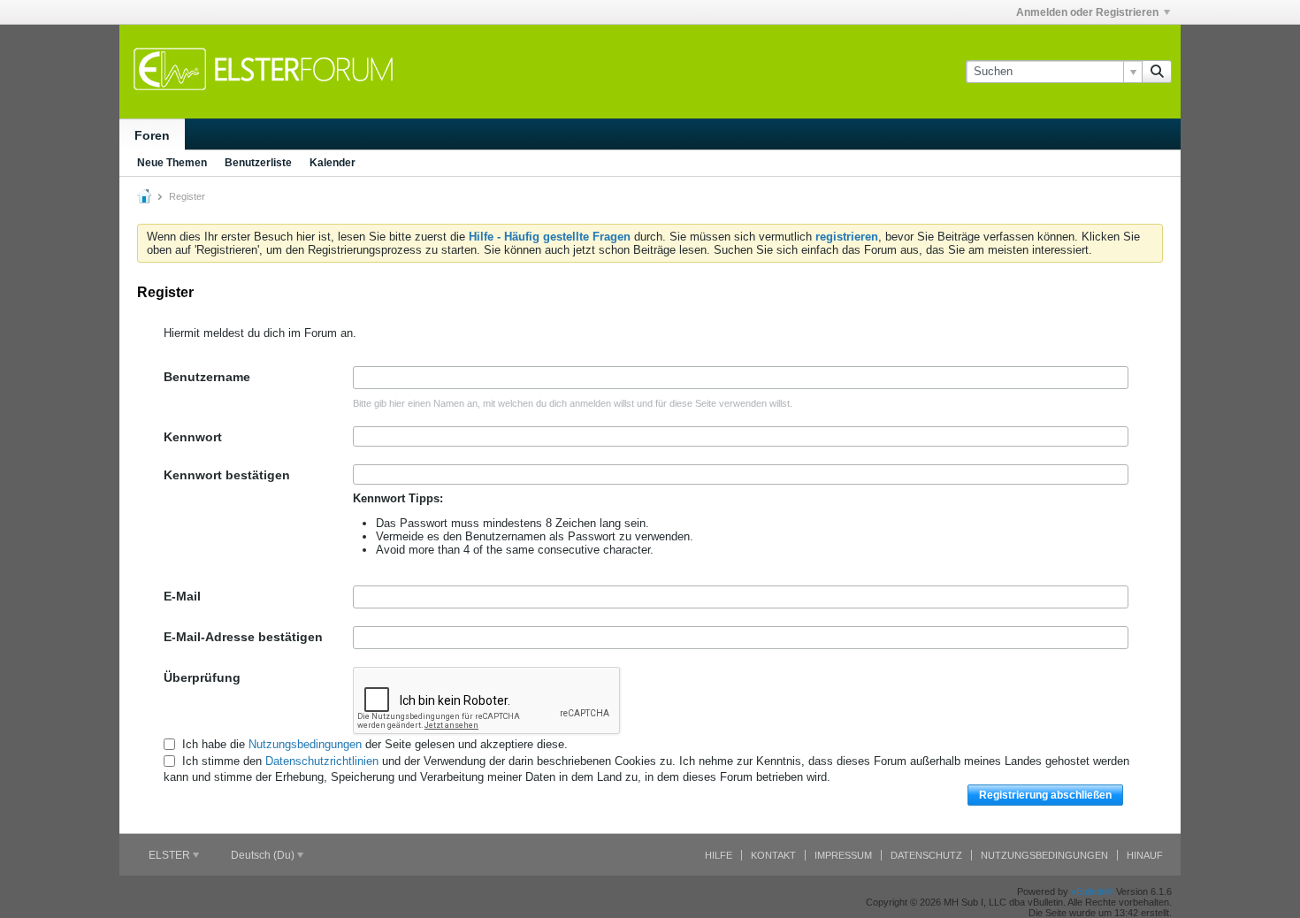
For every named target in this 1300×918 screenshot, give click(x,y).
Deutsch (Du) (264, 855)
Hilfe (718, 855)
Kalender (333, 163)
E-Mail (182, 596)
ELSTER (171, 855)
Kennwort (193, 437)
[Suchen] (1157, 71)
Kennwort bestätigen (227, 475)
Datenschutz (926, 855)
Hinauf (1145, 855)
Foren (152, 135)
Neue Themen (172, 163)
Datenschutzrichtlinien (322, 761)
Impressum (843, 855)
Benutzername (207, 377)
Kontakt (773, 855)
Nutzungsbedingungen (305, 744)
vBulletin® (1092, 891)
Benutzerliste (258, 163)
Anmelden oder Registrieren (1087, 12)
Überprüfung (202, 677)
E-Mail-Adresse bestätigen (243, 637)
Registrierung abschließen (1045, 795)
